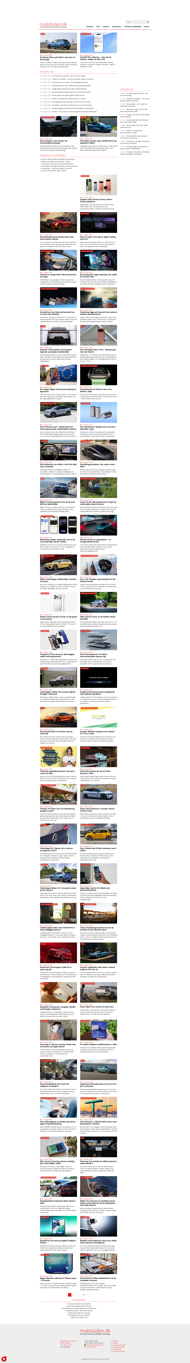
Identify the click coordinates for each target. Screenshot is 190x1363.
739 (84, 1295)
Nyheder (89, 26)
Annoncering (117, 1349)
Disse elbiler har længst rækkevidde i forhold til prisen (59, 166)
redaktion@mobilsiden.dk (94, 1345)
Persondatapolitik (118, 1347)
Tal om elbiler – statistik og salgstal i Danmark (56, 168)
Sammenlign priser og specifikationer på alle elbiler (79, 1308)
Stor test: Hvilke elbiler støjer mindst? (53, 171)
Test (98, 26)
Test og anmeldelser (119, 1345)
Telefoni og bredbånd (132, 26)
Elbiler (105, 26)
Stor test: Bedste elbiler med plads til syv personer (58, 159)
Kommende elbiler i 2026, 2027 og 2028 (79, 1311)
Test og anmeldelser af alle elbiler (79, 1304)
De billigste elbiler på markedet (79, 1315)
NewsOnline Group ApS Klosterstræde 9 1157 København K (68, 1343)
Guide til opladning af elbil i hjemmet (79, 1306)
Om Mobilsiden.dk (119, 1351)
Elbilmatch (116, 26)
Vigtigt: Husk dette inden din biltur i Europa (55, 162)
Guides (146, 26)
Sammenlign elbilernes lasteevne (79, 1313)
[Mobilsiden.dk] (53, 24)
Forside (115, 1341)
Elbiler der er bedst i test (79, 1317)
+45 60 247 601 (91, 1347)
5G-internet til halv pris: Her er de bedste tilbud (57, 164)
